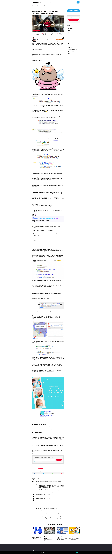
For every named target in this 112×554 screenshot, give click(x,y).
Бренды (33, 5)
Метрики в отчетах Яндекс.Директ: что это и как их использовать (74, 536)
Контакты (66, 2)
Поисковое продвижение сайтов (72, 49)
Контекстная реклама (71, 39)
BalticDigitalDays (70, 28)
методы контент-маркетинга (36, 466)
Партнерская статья (71, 45)
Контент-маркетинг (71, 41)
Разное (69, 53)
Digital (45, 5)
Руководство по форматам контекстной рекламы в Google (61, 536)
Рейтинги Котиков (70, 57)
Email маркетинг (70, 34)
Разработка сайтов (70, 55)
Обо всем (69, 43)
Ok (77, 552)
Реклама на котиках (61, 2)
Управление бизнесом (52, 5)
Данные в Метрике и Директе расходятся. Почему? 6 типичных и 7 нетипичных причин (49, 537)
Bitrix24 (69, 30)
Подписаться (59, 459)
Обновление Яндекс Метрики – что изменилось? (37, 536)
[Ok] (110, 552)
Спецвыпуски (39, 5)
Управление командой (71, 64)
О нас (56, 2)
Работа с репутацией (71, 51)
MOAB (40, 432)
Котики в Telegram (74, 10)
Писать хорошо (70, 47)
